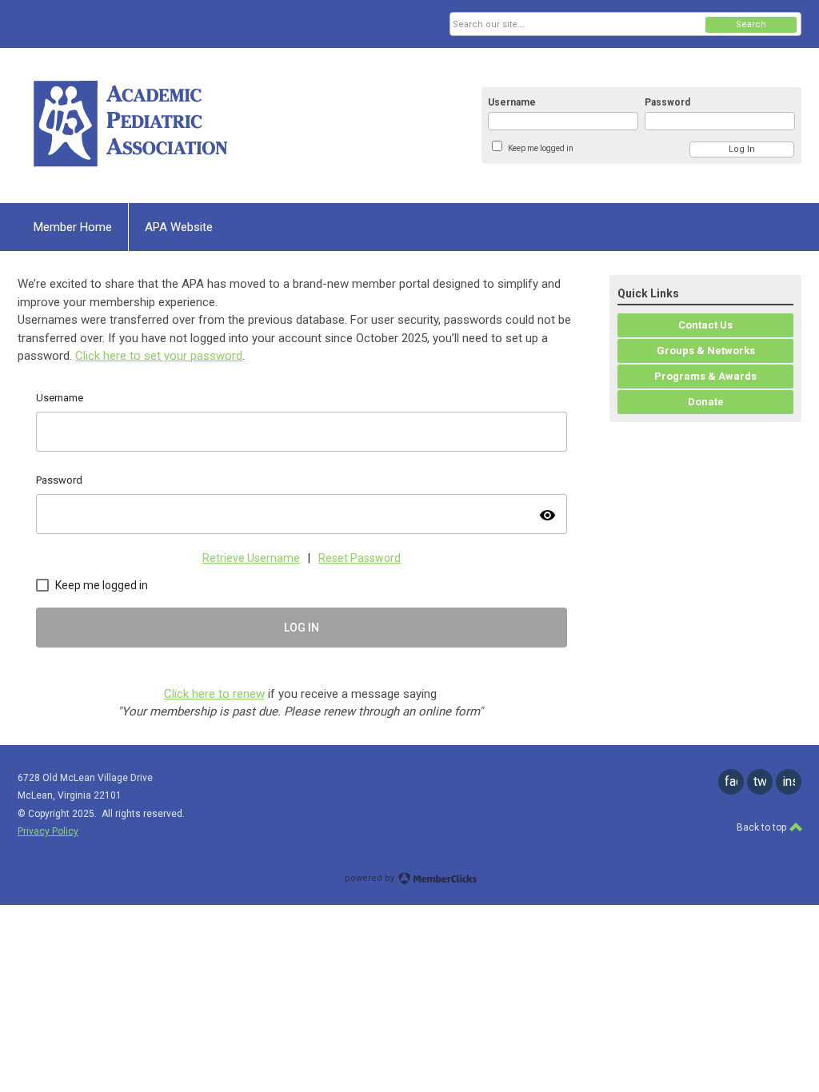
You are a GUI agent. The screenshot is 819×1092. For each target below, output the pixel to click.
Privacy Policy (48, 831)
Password (667, 102)
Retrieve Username (251, 558)
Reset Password (359, 558)
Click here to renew (214, 694)
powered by (371, 878)
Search (751, 24)
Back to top (763, 827)
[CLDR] (174, 125)
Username (512, 102)
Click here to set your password (158, 356)
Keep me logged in (540, 148)
